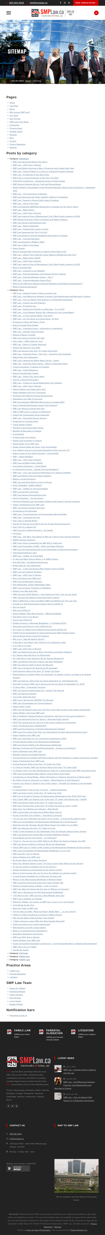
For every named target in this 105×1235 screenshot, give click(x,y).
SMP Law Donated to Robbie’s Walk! (29, 242)
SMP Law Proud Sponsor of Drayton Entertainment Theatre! (39, 729)
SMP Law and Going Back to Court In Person (32, 482)
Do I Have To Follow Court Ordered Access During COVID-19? (40, 630)
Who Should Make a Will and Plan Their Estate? (34, 918)
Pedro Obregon (16, 995)
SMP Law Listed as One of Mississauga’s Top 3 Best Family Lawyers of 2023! (46, 264)
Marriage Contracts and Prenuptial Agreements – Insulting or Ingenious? (44, 748)
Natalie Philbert (16, 1004)
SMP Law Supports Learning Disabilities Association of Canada (40, 236)
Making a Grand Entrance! (24, 479)
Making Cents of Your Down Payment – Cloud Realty (36, 453)
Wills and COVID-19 (21, 610)
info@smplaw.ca (38, 3)
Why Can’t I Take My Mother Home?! (29, 639)
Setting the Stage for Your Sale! (26, 348)
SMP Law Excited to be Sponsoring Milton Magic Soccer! (37, 812)
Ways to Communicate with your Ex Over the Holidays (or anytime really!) (45, 873)
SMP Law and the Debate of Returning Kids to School (36, 598)
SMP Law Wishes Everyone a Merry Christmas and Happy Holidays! (42, 652)
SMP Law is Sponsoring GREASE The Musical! (33, 700)
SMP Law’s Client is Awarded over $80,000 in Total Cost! (37, 543)
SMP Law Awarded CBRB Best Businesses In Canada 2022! (39, 402)
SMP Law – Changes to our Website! (29, 271)
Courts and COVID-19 (22, 620)
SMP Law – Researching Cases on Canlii (30, 229)
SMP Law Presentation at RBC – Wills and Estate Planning (38, 546)
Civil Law (23, 953)
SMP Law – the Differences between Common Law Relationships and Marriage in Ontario (52, 296)
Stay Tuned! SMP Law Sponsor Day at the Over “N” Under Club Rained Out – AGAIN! (50, 799)
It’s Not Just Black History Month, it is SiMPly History (35, 559)
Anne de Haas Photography (38, 1230)
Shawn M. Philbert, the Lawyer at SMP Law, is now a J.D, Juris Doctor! (43, 902)
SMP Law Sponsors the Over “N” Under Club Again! (35, 351)
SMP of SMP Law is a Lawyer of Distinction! (32, 412)
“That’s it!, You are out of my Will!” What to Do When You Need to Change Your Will (49, 841)
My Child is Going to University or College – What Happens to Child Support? (46, 780)
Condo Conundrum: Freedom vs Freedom (31, 367)
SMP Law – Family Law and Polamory (29, 303)
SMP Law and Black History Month (28, 463)
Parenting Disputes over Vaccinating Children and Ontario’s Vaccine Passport (46, 501)
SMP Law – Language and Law (26, 517)
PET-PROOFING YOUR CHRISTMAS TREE (31, 585)
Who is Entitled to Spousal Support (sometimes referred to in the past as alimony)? (49, 716)
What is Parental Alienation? (25, 287)
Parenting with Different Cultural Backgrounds (33, 396)
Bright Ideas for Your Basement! (27, 566)
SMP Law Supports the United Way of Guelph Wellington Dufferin (41, 835)
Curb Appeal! (18, 434)
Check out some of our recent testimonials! (31, 924)
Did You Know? (19, 607)
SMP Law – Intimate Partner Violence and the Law (35, 293)
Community (14, 125)
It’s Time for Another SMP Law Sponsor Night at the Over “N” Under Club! (45, 767)
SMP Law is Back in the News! (26, 245)
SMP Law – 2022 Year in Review (27, 386)
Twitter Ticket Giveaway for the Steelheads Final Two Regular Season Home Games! (50, 831)
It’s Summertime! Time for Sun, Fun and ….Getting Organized (40, 790)
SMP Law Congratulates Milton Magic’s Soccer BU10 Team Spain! (41, 774)
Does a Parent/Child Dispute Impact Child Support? (35, 405)
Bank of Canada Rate (22, 268)
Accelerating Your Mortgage (25, 511)
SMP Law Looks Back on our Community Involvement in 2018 (39, 739)
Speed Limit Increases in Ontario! (27, 441)
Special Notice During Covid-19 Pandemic (31, 636)
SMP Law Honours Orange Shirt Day (29, 338)
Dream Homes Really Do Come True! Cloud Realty (35, 447)
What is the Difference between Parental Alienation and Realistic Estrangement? (48, 284)
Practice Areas (16, 128)
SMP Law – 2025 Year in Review (27, 165)
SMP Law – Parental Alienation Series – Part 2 (33, 277)
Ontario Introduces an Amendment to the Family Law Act (37, 870)
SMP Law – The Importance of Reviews (30, 194)
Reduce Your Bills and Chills (25, 591)
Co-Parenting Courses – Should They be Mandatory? (36, 469)
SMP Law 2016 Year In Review (26, 937)
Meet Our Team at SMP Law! (25, 908)
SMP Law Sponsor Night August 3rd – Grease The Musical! (38, 690)
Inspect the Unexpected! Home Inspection (31, 415)
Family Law (24, 960)
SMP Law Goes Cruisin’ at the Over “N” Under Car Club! (37, 793)
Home (28, 81)
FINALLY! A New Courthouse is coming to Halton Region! (37, 915)
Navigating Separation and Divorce (28, 934)
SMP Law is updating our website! (27, 899)
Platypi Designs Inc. (79, 1230)
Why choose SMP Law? (20, 112)
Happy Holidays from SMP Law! (26, 735)
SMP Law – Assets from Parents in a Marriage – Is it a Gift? (39, 309)
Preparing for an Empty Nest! (25, 421)
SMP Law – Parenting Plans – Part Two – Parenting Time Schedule (42, 354)
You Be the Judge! (21, 950)
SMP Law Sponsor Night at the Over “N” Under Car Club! (37, 803)
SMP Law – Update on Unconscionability (30, 489)
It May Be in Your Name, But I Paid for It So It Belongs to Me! (39, 642)
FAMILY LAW (22, 1030)
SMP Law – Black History (24, 210)
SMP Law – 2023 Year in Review (27, 261)
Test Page (14, 106)
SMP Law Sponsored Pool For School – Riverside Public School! (41, 719)
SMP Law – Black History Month (27, 258)
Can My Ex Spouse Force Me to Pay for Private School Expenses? (42, 524)
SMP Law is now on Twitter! (25, 947)
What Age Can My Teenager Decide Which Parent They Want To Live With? (45, 825)
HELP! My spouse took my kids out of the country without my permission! (44, 722)
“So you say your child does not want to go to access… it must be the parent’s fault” (49, 819)
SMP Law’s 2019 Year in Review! (27, 649)
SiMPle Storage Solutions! (24, 540)
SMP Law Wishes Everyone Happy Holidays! (32, 476)
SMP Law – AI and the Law (24, 306)
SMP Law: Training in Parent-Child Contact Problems (36, 200)
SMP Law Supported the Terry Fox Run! (30, 232)
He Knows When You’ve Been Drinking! (30, 860)
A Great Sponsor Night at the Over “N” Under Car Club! (37, 764)
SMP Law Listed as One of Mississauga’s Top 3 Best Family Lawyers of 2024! (46, 216)
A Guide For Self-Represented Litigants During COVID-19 (38, 604)
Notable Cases (16, 131)
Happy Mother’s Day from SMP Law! (28, 713)
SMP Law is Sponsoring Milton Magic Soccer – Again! (36, 360)
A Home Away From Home (24, 437)
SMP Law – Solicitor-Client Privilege (28, 332)
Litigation (14, 977)
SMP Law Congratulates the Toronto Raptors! (32, 703)
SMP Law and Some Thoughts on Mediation (32, 588)
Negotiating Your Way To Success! (28, 399)
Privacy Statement (17, 144)
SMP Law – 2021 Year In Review (27, 460)
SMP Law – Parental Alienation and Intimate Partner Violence (39, 274)
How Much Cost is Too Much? (26, 617)
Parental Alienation (18, 974)
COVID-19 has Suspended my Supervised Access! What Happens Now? (44, 633)
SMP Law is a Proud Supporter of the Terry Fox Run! (36, 178)
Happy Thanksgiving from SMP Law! (28, 505)
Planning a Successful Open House (28, 428)
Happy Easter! (19, 248)
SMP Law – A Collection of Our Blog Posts (31, 175)
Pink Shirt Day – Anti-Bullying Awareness (30, 562)
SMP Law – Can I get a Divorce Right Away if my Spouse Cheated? (42, 473)
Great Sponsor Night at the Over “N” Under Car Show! (36, 671)
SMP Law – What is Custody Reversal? (30, 344)
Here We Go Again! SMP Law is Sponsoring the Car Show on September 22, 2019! (49, 684)
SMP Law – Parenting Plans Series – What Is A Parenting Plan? (40, 364)
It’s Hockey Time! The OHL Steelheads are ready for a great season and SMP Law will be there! (54, 771)
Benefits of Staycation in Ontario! (27, 431)
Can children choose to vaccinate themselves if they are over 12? (41, 450)
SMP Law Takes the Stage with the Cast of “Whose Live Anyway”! (41, 889)
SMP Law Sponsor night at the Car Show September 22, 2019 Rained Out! (45, 681)
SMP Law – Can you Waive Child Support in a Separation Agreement (42, 300)
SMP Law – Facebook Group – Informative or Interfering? (38, 328)
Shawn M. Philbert (17, 988)
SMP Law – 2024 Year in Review (27, 213)
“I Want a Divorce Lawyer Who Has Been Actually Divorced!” (39, 921)
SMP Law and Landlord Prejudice (27, 572)
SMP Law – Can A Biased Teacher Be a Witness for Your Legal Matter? (43, 312)
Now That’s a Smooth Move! (25, 521)
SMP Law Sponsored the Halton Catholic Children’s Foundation (40, 197)
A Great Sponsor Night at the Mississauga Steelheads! (36, 742)
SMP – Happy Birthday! (23, 457)
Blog (11, 138)
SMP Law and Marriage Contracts (27, 582)
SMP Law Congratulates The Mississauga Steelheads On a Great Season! (45, 822)
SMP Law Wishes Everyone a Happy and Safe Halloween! (38, 662)
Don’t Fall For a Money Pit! (24, 527)
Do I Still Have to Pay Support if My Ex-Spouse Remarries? (38, 658)
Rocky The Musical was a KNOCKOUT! (30, 726)
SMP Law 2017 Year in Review (26, 854)
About (12, 109)
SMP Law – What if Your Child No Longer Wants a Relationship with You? (44, 255)
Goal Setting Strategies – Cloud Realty (29, 466)
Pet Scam (17, 533)
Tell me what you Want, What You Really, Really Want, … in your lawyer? (44, 912)
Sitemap (13, 147)
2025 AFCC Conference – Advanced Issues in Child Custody (39, 181)
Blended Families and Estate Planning (29, 755)
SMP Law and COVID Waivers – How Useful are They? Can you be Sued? (45, 594)
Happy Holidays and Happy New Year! (29, 389)
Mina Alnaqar (15, 998)
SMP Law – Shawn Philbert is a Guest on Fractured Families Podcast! (43, 171)
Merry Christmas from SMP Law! (27, 578)
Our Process (15, 119)
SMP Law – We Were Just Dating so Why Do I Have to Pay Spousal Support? (46, 537)
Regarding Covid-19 (18, 1015)
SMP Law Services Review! (24, 694)
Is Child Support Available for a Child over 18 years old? (37, 876)
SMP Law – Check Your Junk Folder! (29, 376)
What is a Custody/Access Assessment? (30, 931)
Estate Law (24, 956)
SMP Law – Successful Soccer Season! (30, 418)
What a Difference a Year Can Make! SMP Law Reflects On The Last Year (45, 601)
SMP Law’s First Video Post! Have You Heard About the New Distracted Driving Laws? (50, 732)
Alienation (24, 159)
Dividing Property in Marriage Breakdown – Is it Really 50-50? (40, 623)
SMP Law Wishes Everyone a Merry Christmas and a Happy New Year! (43, 168)
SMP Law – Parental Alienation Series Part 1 (32, 280)
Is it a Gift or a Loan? (22, 646)
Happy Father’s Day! (22, 706)
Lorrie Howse (15, 1001)
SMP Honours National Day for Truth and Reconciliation (37, 184)
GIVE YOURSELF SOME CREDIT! (27, 485)
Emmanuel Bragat (17, 991)
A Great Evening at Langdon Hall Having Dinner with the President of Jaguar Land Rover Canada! (55, 758)
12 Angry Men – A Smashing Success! (29, 687)
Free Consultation (85, 3)
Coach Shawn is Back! (22, 425)
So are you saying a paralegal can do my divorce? (34, 867)
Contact (13, 141)
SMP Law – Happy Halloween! (26, 226)
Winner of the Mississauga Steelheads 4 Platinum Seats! (37, 879)
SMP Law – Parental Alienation (26, 239)
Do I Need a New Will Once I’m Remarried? (31, 655)
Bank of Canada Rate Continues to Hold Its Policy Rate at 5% (39, 252)
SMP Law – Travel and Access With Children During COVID (38, 569)
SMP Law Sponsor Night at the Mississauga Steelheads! (37, 745)
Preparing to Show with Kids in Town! (29, 322)
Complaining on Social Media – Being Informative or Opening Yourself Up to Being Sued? (52, 777)
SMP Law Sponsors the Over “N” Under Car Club (34, 828)
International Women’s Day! (25, 553)
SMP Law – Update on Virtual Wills (28, 556)
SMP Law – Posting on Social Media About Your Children (37, 383)
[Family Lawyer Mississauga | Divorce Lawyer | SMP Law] (52, 13)
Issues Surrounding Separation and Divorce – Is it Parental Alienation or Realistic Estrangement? (55, 944)
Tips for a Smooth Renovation (26, 380)
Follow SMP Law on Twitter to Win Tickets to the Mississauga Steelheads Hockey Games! (52, 847)
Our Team (14, 115)
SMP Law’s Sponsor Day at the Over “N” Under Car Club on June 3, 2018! (45, 806)
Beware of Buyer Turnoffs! (24, 335)
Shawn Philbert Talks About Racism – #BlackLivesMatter (37, 614)
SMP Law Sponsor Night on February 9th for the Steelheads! (39, 844)
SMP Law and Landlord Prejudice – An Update (33, 530)
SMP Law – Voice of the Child (25, 203)
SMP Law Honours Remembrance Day (29, 223)
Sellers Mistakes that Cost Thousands (29, 393)
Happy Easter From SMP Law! (26, 444)
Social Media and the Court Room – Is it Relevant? (35, 838)
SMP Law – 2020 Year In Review (27, 575)
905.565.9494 (16, 3)
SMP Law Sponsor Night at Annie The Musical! (33, 665)
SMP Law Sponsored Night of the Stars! (30, 162)
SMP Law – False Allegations (25, 370)
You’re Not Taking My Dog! (24, 697)
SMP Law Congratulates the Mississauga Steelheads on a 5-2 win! (42, 851)
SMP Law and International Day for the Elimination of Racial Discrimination (45, 549)
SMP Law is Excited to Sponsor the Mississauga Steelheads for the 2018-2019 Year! (49, 796)
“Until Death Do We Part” (23, 905)
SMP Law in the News (19, 122)
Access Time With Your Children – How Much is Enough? (37, 815)
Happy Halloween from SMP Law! (27, 751)
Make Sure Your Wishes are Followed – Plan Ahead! (35, 809)
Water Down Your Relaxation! (25, 357)
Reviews (13, 135)
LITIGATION (86, 1030)
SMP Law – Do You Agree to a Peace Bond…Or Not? (36, 319)
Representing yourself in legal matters (29, 928)
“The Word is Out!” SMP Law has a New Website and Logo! (38, 896)
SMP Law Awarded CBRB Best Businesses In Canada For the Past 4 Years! (45, 207)
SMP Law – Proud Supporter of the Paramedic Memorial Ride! (40, 514)
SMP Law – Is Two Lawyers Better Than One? (33, 316)
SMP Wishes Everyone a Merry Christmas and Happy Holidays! (40, 219)
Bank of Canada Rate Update (25, 325)
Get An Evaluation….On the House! (28, 498)
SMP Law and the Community (26, 492)
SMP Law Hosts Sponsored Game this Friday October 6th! (38, 883)
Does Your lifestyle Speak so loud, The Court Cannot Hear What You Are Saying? (48, 863)
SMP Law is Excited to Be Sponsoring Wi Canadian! (35, 668)
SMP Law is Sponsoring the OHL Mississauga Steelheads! (38, 892)
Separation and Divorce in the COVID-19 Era (32, 626)
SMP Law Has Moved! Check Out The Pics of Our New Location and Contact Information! (51, 710)
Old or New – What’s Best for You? (28, 341)
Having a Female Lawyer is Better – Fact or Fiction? (35, 886)
